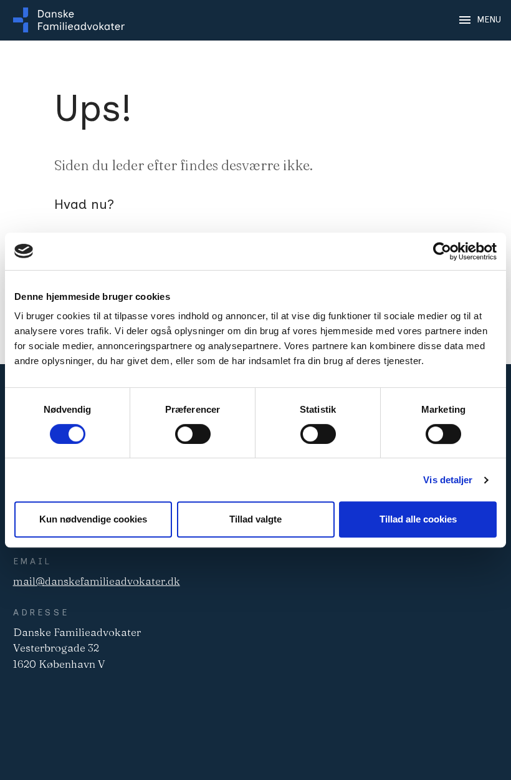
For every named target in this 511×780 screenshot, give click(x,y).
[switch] (193, 434)
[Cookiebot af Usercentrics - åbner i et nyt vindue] (442, 251)
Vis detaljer (447, 479)
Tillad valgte (255, 519)
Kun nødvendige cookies (93, 519)
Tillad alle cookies (418, 519)
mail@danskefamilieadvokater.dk (96, 580)
